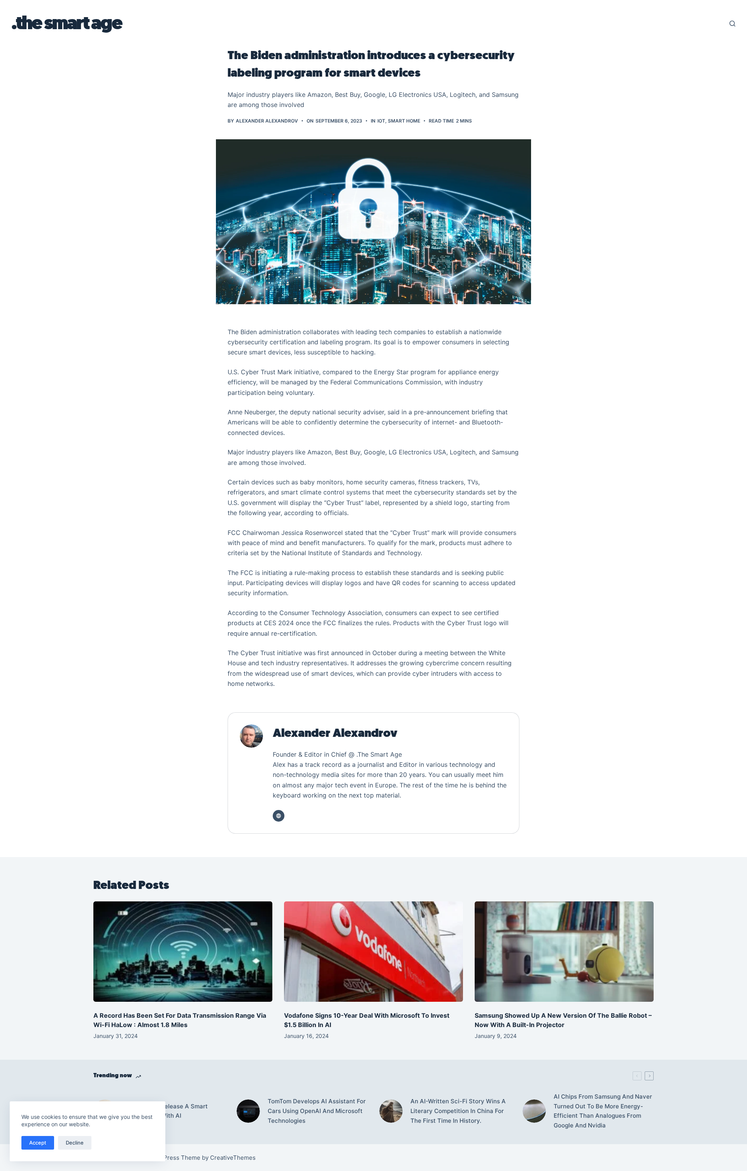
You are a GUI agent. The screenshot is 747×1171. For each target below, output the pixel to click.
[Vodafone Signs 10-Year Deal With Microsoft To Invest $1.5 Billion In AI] (373, 951)
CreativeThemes (233, 1157)
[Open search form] (732, 23)
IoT (381, 121)
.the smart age (66, 23)
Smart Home (404, 121)
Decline (75, 1142)
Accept (37, 1142)
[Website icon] (278, 816)
